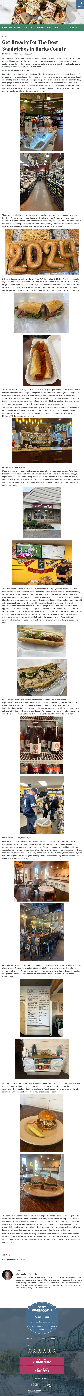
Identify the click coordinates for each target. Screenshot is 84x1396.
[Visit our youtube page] (34, 1351)
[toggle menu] (80, 4)
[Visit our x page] (54, 1351)
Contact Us (41, 1339)
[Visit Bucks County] (11, 5)
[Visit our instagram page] (44, 1351)
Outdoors (39, 28)
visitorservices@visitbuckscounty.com (42, 1322)
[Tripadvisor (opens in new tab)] (48, 1385)
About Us (29, 1339)
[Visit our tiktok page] (49, 1351)
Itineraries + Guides (11, 28)
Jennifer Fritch (11, 54)
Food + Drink (52, 28)
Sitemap (52, 1339)
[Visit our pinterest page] (39, 1351)
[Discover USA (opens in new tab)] (34, 1385)
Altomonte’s (7, 70)
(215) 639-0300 (43, 1317)
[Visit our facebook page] (30, 1351)
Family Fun (27, 28)
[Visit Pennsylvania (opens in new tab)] (34, 1391)
